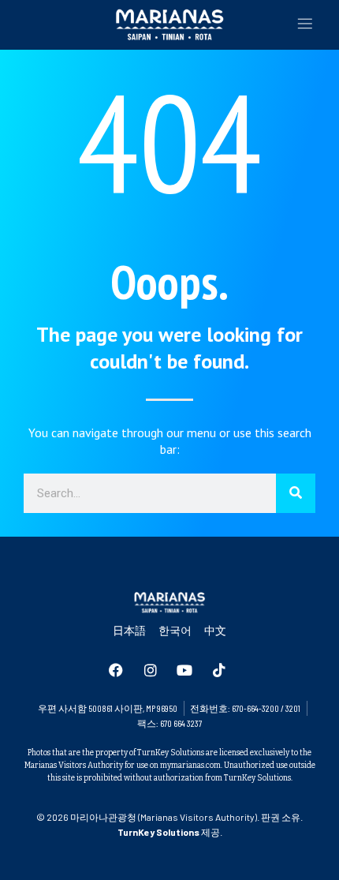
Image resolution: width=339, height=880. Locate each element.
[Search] (295, 493)
